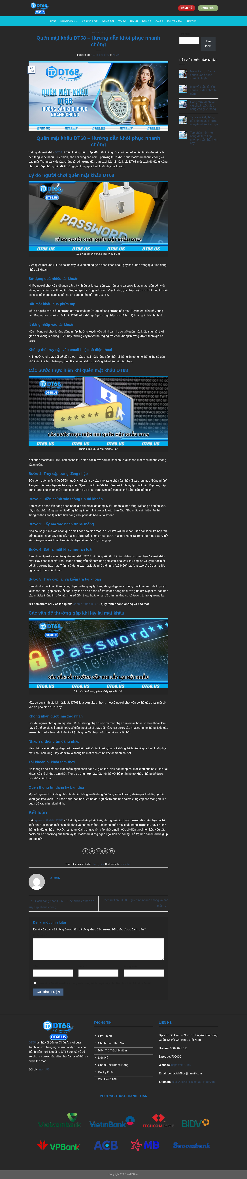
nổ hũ (134, 21)
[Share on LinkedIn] (112, 851)
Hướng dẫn (98, 32)
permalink (126, 864)
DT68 (53, 21)
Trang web (130, 966)
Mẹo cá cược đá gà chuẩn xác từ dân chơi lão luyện (202, 75)
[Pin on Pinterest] (105, 851)
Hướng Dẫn (67, 21)
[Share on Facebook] (85, 851)
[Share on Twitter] (92, 851)
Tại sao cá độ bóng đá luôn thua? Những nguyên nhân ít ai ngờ (204, 121)
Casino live (90, 21)
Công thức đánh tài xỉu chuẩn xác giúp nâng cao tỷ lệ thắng (203, 106)
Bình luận (40, 935)
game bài (108, 21)
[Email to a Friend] (99, 851)
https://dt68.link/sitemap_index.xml (193, 1081)
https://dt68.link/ (181, 1064)
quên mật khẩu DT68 (49, 820)
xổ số (122, 21)
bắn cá (146, 21)
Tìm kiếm (184, 33)
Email (82, 966)
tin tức (192, 21)
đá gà (159, 21)
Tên (36, 966)
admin (116, 55)
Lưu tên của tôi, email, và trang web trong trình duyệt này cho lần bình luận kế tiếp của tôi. (95, 983)
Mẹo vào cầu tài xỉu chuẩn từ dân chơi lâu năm (204, 90)
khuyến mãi (175, 21)
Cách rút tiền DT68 (85, 604)
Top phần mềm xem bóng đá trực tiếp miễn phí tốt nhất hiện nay (204, 138)
